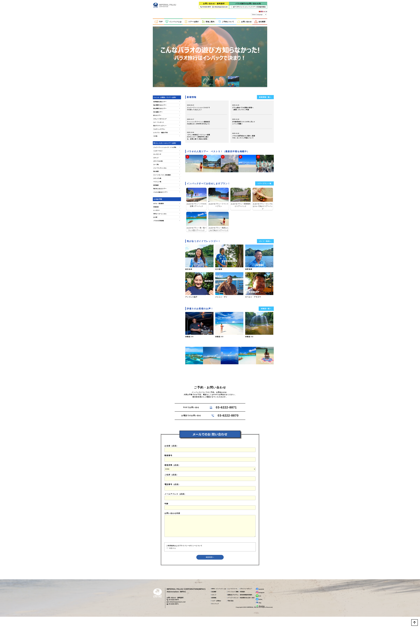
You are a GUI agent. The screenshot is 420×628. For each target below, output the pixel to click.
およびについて (184, 545)
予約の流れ (230, 600)
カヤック (166, 158)
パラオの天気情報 (166, 220)
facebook (259, 589)
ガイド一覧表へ (265, 241)
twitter (258, 599)
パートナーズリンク (232, 597)
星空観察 (166, 185)
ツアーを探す (193, 22)
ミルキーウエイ (166, 151)
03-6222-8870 (174, 600)
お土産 (166, 217)
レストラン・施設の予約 (166, 132)
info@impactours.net (221, 7)
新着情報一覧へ (265, 97)
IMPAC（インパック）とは (218, 588)
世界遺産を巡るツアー (166, 101)
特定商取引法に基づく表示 (246, 597)
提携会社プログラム (232, 594)
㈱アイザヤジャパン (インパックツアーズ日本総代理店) (249, 7)
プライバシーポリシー (245, 588)
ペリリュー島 (166, 181)
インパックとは (175, 22)
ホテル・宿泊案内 (166, 203)
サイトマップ (215, 603)
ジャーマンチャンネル (166, 168)
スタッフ (213, 594)
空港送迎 (166, 207)
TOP (161, 22)
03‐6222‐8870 (206, 7)
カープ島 (166, 164)
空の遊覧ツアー (166, 112)
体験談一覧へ (266, 308)
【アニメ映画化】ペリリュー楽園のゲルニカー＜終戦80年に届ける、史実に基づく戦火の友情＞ (198, 137)
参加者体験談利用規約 (245, 594)
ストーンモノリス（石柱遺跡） (166, 175)
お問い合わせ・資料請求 (214, 3)
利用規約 (242, 591)
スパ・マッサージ (166, 122)
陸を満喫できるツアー (166, 108)
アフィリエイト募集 (232, 591)
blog (258, 602)
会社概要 (262, 22)
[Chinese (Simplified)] (260, 11)
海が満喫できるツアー (166, 105)
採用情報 (213, 597)
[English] (262, 11)
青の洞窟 (166, 171)
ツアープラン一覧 (264, 183)
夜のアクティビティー (166, 125)
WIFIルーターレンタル (166, 214)
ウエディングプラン (166, 129)
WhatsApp (260, 606)
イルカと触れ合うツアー (166, 192)
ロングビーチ (166, 154)
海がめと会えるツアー (166, 188)
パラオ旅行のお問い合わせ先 (248, 3)
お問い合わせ (246, 22)
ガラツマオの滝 (166, 161)
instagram (259, 592)
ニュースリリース (232, 588)
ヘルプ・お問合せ (216, 600)
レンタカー (166, 210)
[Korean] (266, 11)
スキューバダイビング (166, 119)
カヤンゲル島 (166, 178)
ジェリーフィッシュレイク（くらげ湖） (166, 147)
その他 (166, 136)
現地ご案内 (210, 22)
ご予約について (228, 22)
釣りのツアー (166, 115)
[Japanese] (264, 11)
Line (258, 595)
